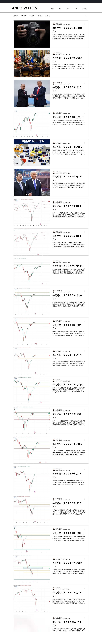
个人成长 (31, 15)
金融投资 (47, 15)
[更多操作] (85, 24)
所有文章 (16, 15)
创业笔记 (39, 15)
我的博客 (24, 15)
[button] (86, 16)
